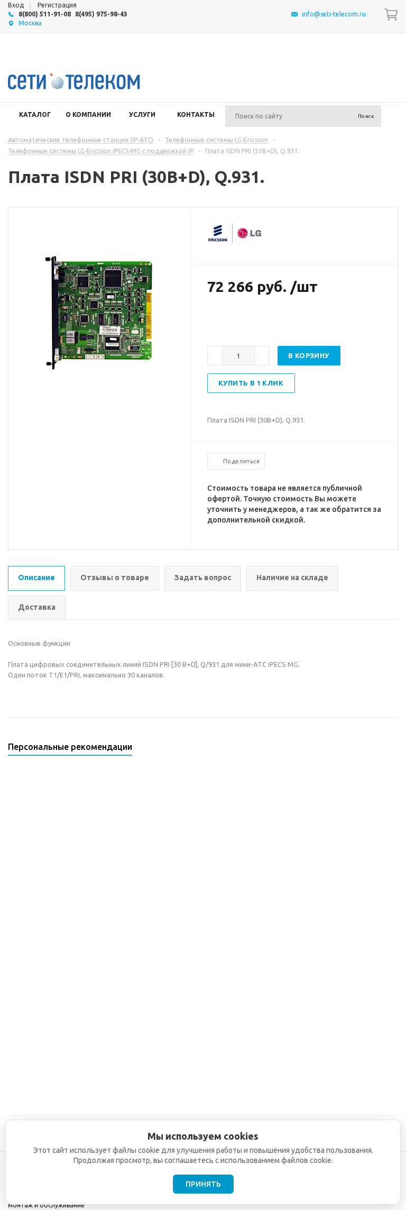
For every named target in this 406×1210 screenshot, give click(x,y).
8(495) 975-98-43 (101, 14)
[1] (212, 321)
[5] (255, 321)
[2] (223, 321)
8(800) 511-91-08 (45, 14)
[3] (233, 321)
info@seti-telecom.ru (334, 14)
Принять (203, 1184)
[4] (244, 321)
